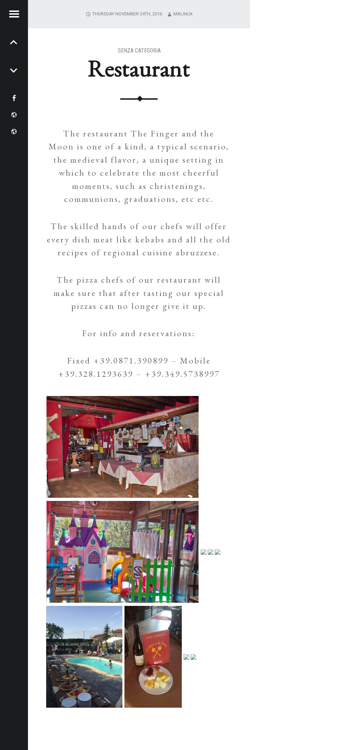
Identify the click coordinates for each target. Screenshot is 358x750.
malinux (183, 13)
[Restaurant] (304, 4)
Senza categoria (139, 50)
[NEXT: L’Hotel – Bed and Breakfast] (14, 42)
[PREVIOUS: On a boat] (14, 70)
